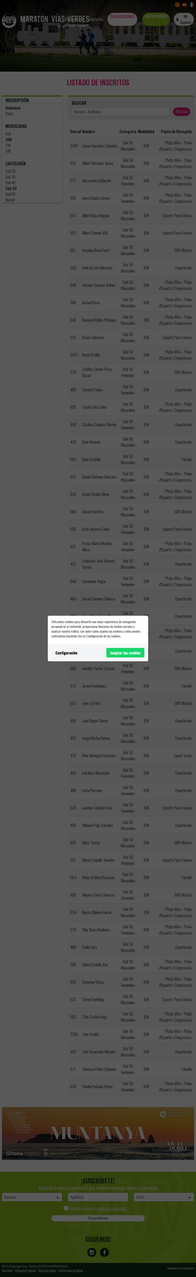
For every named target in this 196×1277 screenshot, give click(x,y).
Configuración (66, 652)
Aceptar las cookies (125, 652)
